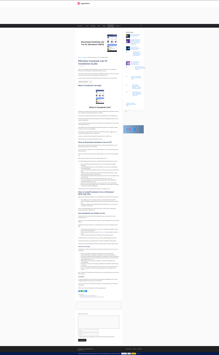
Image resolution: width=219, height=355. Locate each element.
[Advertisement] (109, 15)
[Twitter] (132, 129)
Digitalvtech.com (90, 348)
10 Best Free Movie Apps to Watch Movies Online (131, 104)
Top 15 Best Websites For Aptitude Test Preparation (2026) (135, 63)
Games (98, 25)
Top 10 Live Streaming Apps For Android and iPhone (136, 78)
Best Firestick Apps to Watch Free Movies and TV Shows (140, 68)
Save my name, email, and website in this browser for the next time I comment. (97, 336)
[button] (141, 26)
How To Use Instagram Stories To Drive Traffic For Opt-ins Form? (91, 296)
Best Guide (80, 25)
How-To (87, 25)
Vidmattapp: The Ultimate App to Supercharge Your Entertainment (137, 53)
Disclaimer (139, 348)
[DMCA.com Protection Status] (81, 350)
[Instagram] (130, 129)
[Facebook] (127, 129)
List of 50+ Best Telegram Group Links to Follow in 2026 (135, 48)
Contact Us (134, 348)
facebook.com (101, 232)
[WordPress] (135, 129)
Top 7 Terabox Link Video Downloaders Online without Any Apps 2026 (136, 93)
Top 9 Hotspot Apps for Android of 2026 (135, 35)
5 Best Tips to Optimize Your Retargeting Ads (88, 295)
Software (104, 25)
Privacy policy (128, 348)
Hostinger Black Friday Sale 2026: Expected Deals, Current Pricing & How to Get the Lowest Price (135, 42)
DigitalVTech (85, 3)
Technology (93, 25)
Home (79, 57)
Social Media (110, 25)
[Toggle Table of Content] (90, 82)
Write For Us (117, 25)
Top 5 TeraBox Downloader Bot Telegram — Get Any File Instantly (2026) (136, 86)
